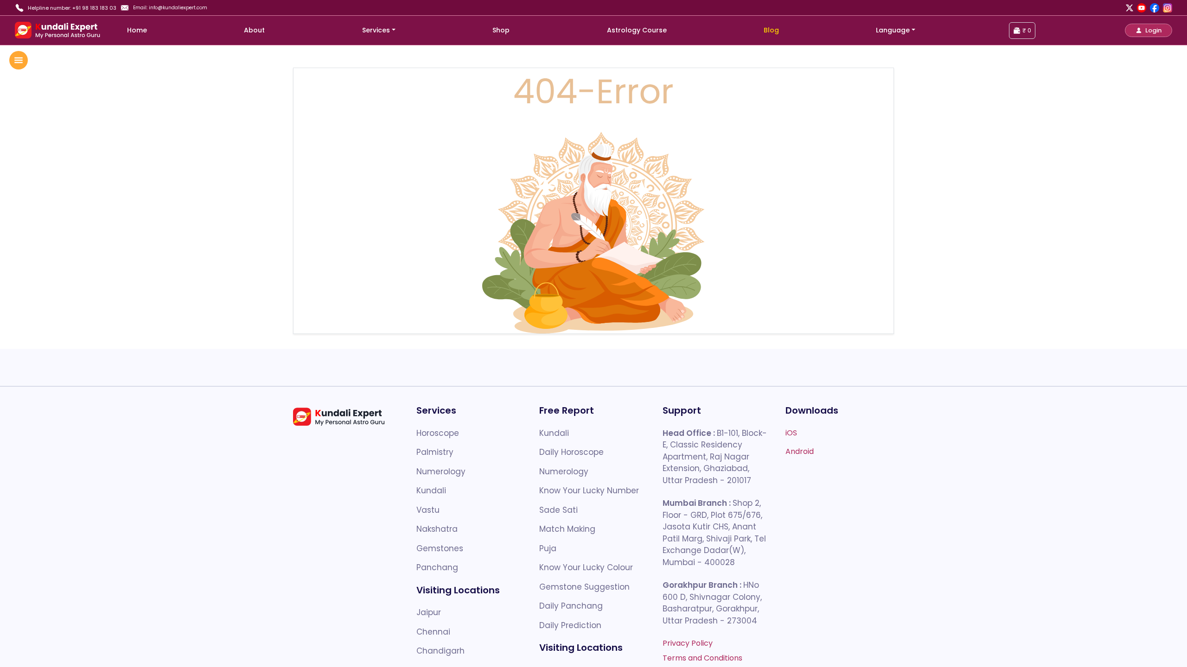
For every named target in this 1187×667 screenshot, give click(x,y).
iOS (791, 433)
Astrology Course (637, 30)
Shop (501, 30)
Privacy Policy (688, 643)
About (254, 30)
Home (137, 30)
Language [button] (893, 30)
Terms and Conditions (702, 658)
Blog (771, 30)
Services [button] (376, 30)
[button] (1148, 30)
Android (799, 451)
